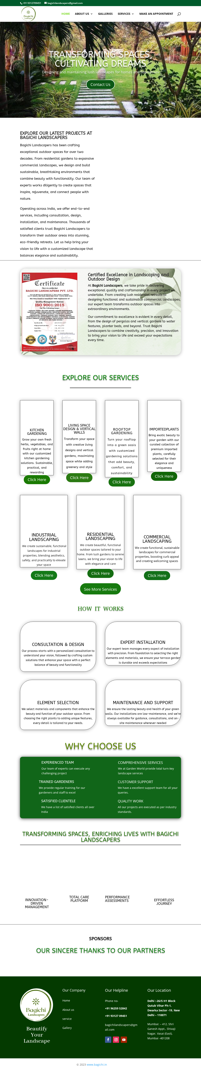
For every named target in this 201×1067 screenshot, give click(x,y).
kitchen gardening (37, 432)
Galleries (105, 14)
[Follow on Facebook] (108, 1040)
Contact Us (100, 84)
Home (65, 14)
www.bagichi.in (96, 1064)
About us (82, 14)
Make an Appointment (156, 14)
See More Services (100, 589)
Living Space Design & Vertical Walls (79, 429)
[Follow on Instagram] (116, 1040)
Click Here (37, 479)
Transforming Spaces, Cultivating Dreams (101, 59)
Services (124, 14)
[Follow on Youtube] (124, 1040)
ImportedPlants (164, 429)
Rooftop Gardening (121, 431)
